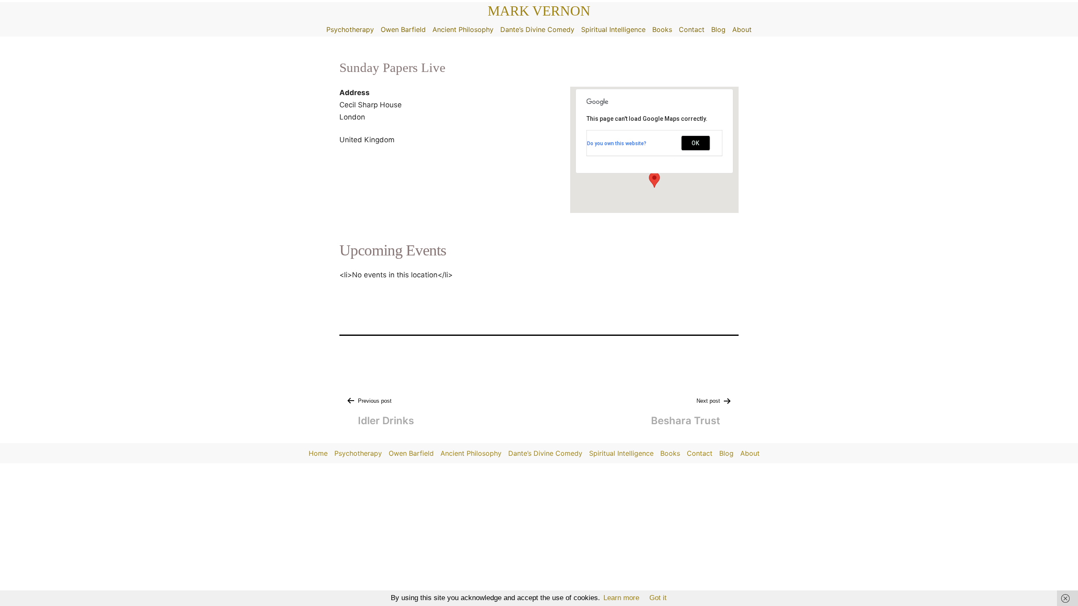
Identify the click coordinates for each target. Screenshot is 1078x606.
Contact (691, 29)
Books (662, 29)
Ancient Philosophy (463, 29)
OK (695, 143)
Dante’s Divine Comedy (537, 29)
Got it (658, 598)
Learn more (621, 598)
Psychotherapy (350, 29)
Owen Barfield (403, 29)
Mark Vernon (539, 11)
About (742, 29)
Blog (718, 29)
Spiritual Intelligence (613, 29)
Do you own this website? (616, 143)
